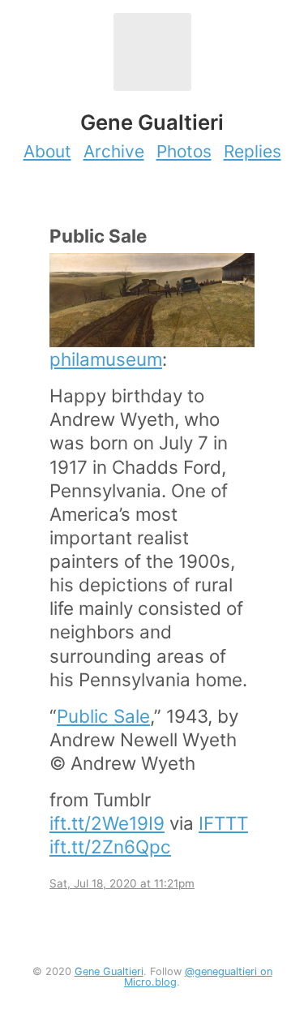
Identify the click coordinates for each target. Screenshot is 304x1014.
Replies (252, 151)
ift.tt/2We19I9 (107, 823)
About (47, 151)
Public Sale (103, 716)
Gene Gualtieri (109, 971)
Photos (184, 151)
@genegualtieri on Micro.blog (198, 976)
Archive (113, 151)
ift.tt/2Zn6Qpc (110, 846)
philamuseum (105, 359)
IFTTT (223, 823)
